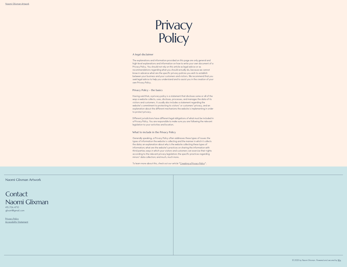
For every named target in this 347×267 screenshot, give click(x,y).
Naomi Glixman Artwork (17, 4)
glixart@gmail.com (14, 211)
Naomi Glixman (26, 202)
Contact (16, 194)
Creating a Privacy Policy (192, 163)
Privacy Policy (12, 219)
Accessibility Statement (16, 222)
